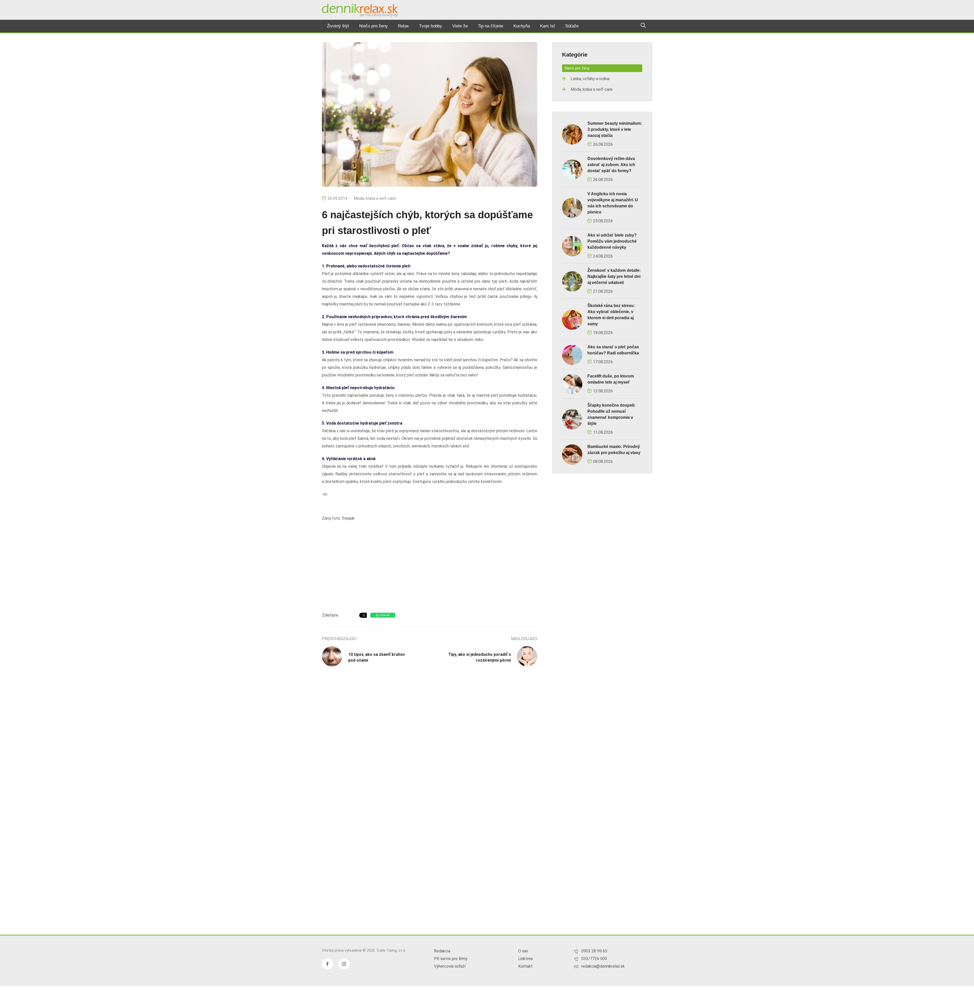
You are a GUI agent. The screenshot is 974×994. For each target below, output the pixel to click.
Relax (403, 26)
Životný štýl (338, 26)
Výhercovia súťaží (449, 966)
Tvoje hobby (430, 26)
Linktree (525, 958)
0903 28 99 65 (594, 951)
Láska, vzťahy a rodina (590, 78)
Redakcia (442, 951)
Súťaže (572, 26)
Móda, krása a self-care (375, 198)
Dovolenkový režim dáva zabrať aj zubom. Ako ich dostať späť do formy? (611, 164)
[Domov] (360, 10)
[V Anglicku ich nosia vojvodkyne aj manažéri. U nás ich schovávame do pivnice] (572, 207)
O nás (523, 951)
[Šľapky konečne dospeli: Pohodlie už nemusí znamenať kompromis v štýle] (572, 419)
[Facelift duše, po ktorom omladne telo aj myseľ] (572, 383)
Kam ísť (547, 26)
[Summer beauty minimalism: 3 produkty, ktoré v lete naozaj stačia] (572, 134)
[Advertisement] (429, 567)
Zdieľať (385, 615)
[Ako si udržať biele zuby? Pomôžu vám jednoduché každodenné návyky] (572, 245)
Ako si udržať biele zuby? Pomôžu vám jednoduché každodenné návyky (612, 241)
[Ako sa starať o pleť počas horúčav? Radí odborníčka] (572, 354)
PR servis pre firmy (450, 958)
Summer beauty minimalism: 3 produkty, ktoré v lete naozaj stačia (614, 129)
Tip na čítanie (490, 26)
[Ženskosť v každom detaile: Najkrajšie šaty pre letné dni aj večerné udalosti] (572, 281)
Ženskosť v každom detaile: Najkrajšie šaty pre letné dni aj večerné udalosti (614, 276)
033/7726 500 (594, 958)
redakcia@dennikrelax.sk (603, 966)
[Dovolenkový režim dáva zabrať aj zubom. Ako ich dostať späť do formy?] (572, 169)
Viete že (460, 26)
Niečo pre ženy (373, 26)
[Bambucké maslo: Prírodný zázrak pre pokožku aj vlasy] (572, 454)
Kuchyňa (521, 26)
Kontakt (525, 966)
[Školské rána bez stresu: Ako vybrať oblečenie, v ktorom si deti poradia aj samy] (572, 319)
